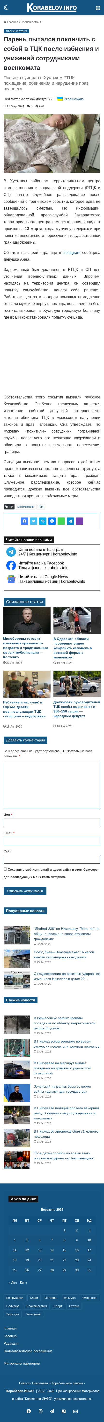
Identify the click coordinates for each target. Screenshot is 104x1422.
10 (89, 1240)
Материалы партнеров (22, 1363)
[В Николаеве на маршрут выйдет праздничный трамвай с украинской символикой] (17, 1070)
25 (14, 1270)
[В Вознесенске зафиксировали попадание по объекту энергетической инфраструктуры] (17, 1025)
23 (77, 1260)
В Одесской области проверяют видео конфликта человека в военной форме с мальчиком (72, 648)
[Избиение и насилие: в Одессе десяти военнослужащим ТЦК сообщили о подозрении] (27, 684)
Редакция (11, 1343)
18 (14, 1260)
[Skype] (42, 521)
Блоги (34, 1298)
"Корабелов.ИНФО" (20, 1391)
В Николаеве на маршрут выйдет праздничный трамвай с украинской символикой (62, 1068)
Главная (12, 22)
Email (9, 833)
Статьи (74, 1306)
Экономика (33, 1314)
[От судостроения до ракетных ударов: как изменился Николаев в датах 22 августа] (17, 980)
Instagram (71, 252)
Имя (8, 815)
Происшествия (31, 22)
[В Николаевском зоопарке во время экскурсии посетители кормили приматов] (17, 1048)
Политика (13, 1306)
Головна (10, 1336)
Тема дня (12, 1314)
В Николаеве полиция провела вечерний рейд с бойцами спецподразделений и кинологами (66, 1113)
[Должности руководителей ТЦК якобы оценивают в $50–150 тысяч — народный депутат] (77, 684)
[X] (33, 521)
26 (27, 1270)
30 (77, 1270)
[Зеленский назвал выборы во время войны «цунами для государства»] (17, 1093)
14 (52, 1250)
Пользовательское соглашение (28, 1351)
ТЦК (40, 506)
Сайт (7, 851)
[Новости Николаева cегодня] (52, 7)
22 (64, 1260)
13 (39, 1250)
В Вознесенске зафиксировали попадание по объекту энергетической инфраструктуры (64, 1023)
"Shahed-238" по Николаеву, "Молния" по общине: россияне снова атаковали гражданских (66, 934)
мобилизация (25, 506)
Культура (69, 1298)
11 (14, 1250)
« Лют (12, 1282)
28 (52, 1270)
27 (39, 1270)
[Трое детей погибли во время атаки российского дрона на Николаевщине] (17, 1160)
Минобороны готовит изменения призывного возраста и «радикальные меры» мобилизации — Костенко (25, 648)
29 (64, 1270)
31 (89, 1270)
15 (64, 1250)
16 (77, 1250)
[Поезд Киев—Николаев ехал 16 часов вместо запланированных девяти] (17, 959)
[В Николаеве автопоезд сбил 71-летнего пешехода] (17, 1138)
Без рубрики (14, 1298)
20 (39, 1260)
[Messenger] (52, 521)
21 (52, 1260)
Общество (89, 1298)
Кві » (23, 1282)
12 (27, 1250)
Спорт (58, 1306)
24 (89, 1260)
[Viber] (79, 521)
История (51, 1298)
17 (89, 1250)
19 (27, 1260)
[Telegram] (70, 521)
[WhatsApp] (61, 521)
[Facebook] (24, 521)
